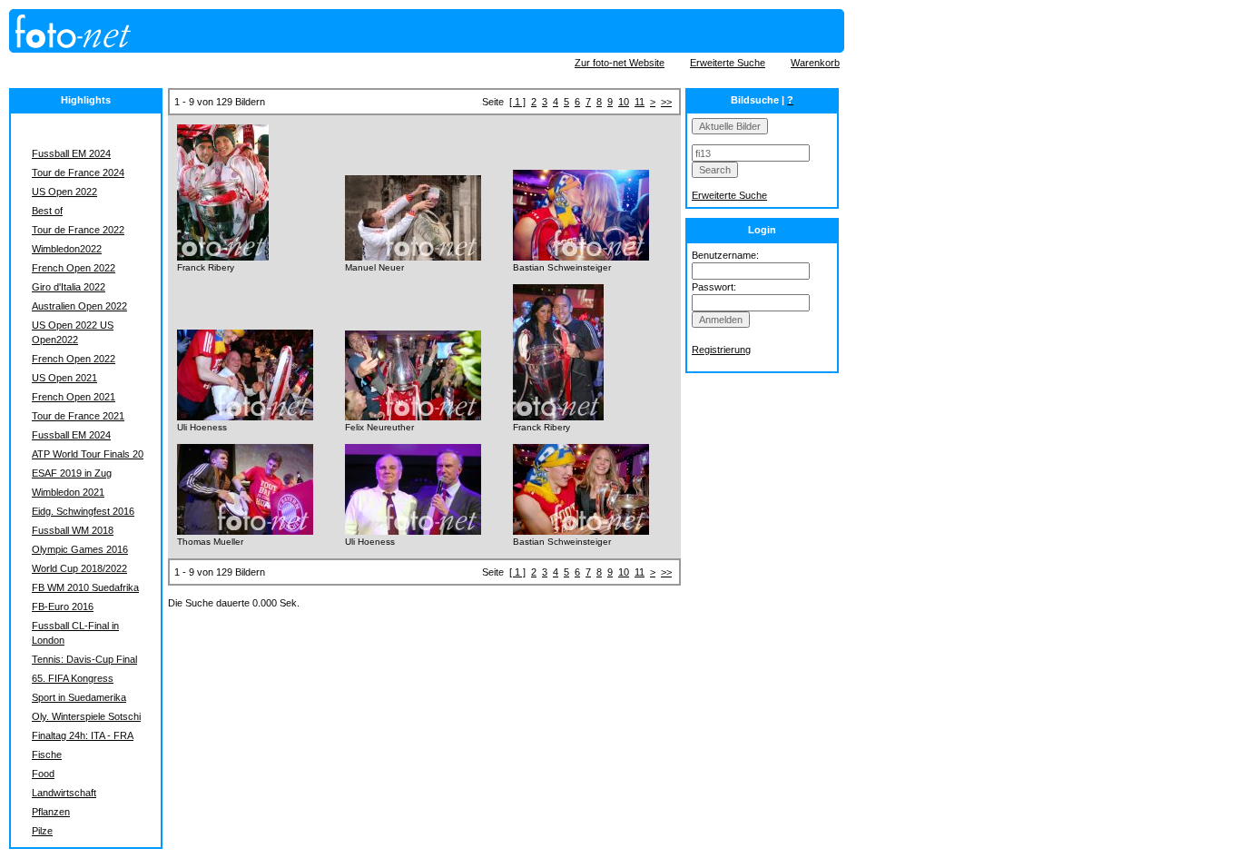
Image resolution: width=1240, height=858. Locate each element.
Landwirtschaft (64, 792)
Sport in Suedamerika (79, 697)
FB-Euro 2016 (62, 606)
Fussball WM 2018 (72, 530)
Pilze (42, 830)
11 (640, 101)
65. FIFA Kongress (72, 678)
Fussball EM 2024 (71, 153)
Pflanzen (51, 811)
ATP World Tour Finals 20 (87, 454)
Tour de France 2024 (78, 172)
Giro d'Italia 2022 (68, 286)
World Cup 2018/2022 (79, 568)
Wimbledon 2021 (68, 492)
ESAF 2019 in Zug (72, 473)
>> (666, 101)
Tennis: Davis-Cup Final (84, 659)
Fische (47, 754)
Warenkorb (815, 62)
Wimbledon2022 (67, 248)
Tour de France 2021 (78, 415)
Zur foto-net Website (619, 62)
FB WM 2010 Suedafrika (85, 587)
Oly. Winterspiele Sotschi (86, 716)
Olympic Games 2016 (80, 549)
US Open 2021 (64, 377)
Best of (47, 210)
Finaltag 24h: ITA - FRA (82, 735)
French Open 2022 (73, 267)
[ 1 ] (517, 101)
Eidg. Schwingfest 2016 (83, 511)
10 (623, 101)
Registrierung (721, 349)
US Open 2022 (64, 191)
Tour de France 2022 (78, 229)
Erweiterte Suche (727, 62)
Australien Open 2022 (79, 306)
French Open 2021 (73, 396)
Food (43, 773)
